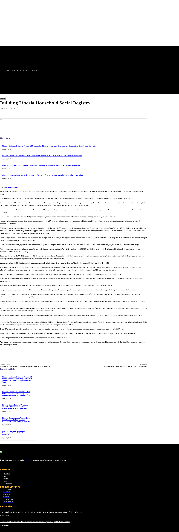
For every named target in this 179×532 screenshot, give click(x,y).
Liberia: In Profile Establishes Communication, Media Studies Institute (15, 433)
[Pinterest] (128, 113)
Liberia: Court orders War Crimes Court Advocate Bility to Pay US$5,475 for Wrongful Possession (42, 175)
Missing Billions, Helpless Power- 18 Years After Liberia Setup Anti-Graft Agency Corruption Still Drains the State (49, 146)
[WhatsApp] (135, 113)
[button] (74, 82)
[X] (75, 77)
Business (3, 98)
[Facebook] (71, 77)
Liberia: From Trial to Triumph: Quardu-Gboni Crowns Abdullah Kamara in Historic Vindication (42, 165)
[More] (143, 113)
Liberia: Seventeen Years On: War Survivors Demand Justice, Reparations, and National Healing (42, 156)
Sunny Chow (28, 460)
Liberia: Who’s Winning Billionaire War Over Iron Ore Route (25, 366)
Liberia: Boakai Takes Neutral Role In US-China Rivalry (124, 366)
